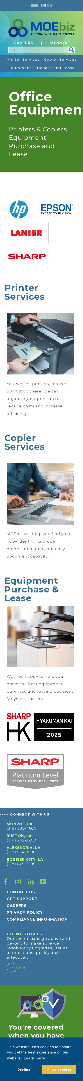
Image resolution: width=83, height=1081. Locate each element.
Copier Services (60, 59)
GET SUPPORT (22, 899)
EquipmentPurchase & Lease (31, 589)
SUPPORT (60, 43)
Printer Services (23, 59)
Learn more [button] (34, 1058)
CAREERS (23, 43)
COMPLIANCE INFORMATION (37, 919)
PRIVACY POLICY (25, 912)
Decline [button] (23, 1069)
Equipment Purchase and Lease (41, 68)
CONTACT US (21, 892)
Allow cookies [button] (59, 1069)
